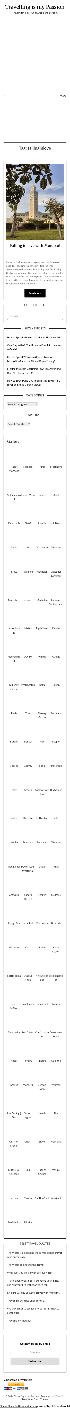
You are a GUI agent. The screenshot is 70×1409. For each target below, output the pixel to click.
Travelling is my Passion (35, 7)
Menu (63, 95)
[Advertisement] (35, 55)
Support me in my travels (18, 1379)
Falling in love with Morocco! (35, 245)
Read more (35, 293)
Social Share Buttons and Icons (18, 1406)
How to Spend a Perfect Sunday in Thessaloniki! (34, 337)
